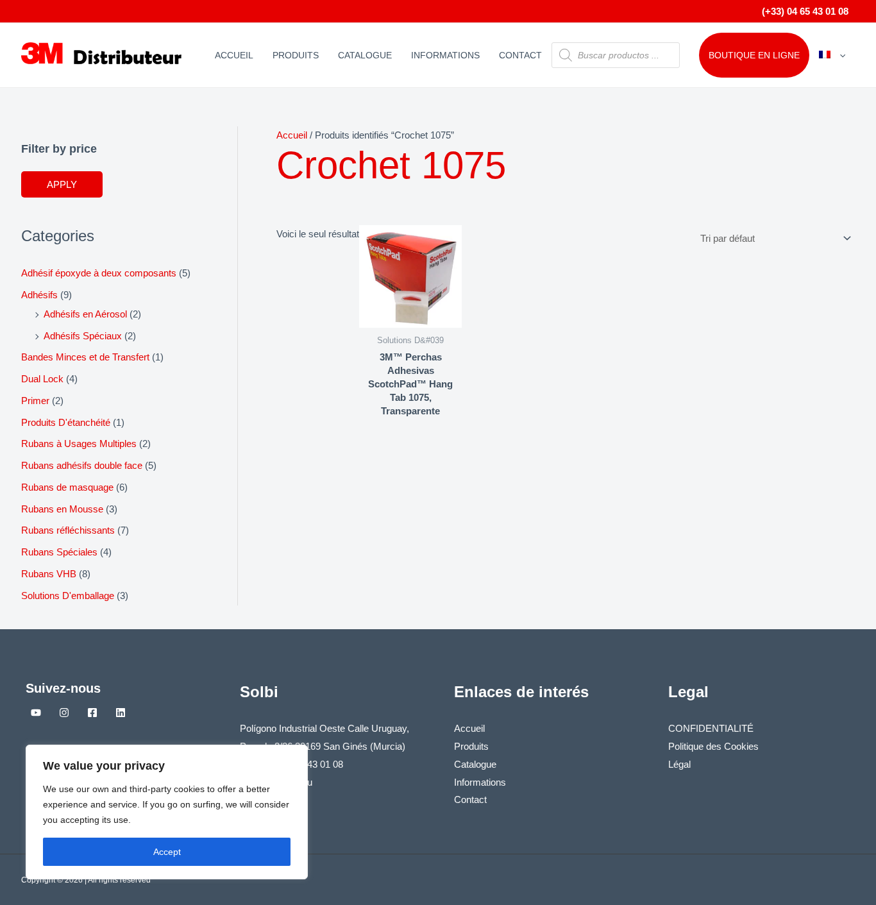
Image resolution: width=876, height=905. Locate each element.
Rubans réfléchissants (68, 530)
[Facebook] (92, 712)
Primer (35, 400)
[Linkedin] (120, 712)
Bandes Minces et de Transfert (85, 356)
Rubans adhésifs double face (81, 465)
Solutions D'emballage (67, 595)
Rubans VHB (48, 573)
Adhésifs (39, 294)
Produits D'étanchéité (65, 422)
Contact (520, 55)
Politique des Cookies (713, 746)
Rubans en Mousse (62, 508)
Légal (679, 764)
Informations (445, 55)
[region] (167, 812)
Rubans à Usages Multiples (79, 443)
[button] (839, 55)
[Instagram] (64, 712)
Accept (167, 852)
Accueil (234, 55)
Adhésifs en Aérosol (85, 314)
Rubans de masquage (67, 487)
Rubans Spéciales (59, 551)
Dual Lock (42, 378)
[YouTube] (36, 712)
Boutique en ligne (754, 55)
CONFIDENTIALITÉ (711, 728)
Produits (296, 55)
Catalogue (365, 55)
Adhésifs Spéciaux (83, 335)
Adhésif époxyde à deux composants (98, 272)
